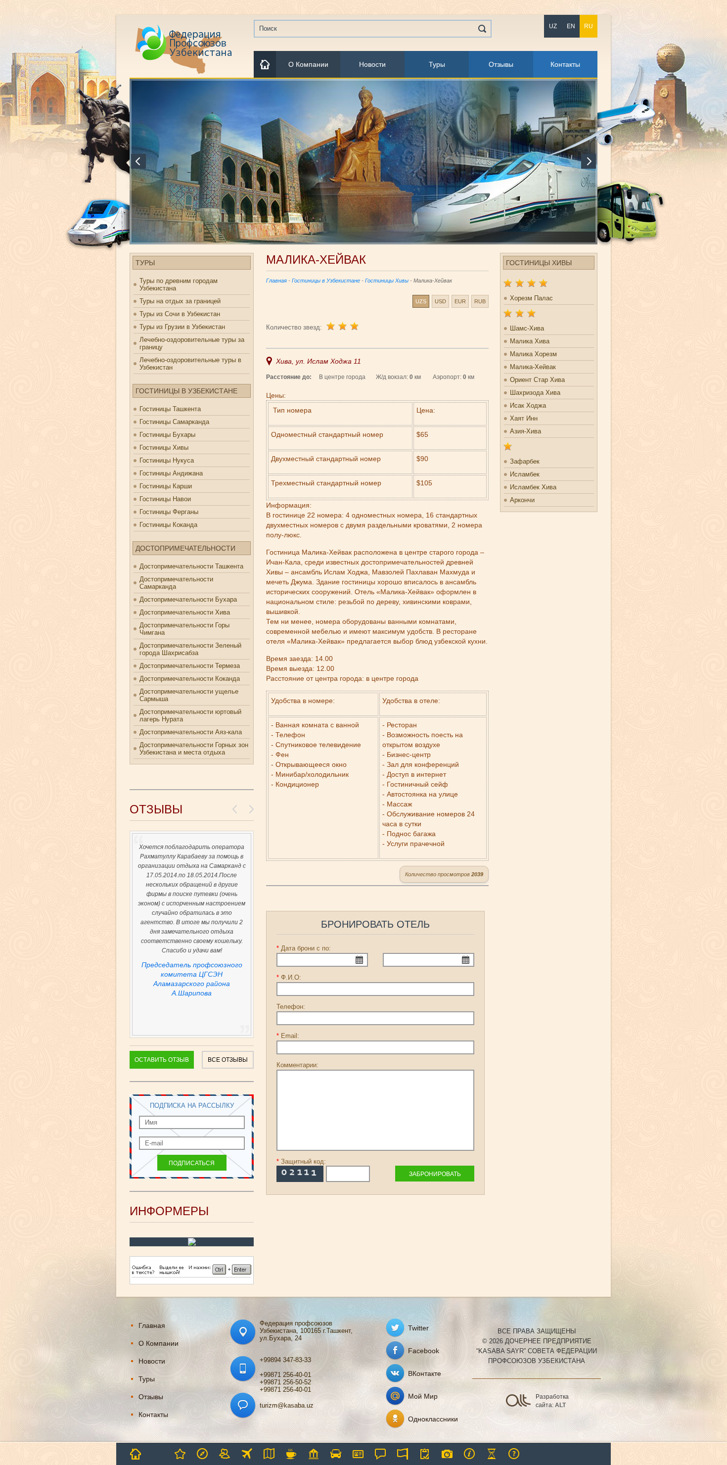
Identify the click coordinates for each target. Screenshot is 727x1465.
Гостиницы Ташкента (170, 409)
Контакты (565, 64)
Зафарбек (525, 461)
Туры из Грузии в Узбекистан (182, 327)
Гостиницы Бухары (167, 434)
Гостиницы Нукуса (166, 460)
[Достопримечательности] (135, 1454)
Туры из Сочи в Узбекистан (179, 314)
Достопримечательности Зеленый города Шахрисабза (190, 649)
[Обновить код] (299, 1174)
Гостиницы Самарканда (174, 421)
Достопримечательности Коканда (189, 678)
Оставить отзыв (162, 1059)
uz (553, 26)
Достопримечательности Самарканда (176, 582)
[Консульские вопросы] (358, 1454)
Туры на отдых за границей (180, 301)
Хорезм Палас (531, 298)
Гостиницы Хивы (163, 447)
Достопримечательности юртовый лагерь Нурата (190, 715)
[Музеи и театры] (313, 1454)
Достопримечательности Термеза (189, 665)
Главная (276, 281)
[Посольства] (402, 1454)
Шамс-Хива (527, 328)
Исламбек (525, 474)
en (571, 26)
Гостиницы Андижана (171, 473)
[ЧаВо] (514, 1454)
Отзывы (501, 64)
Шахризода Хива (535, 392)
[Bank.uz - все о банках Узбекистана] (192, 1243)
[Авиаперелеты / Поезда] (247, 1454)
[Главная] (265, 64)
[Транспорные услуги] (336, 1454)
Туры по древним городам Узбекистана (178, 284)
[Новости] (158, 1454)
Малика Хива (529, 341)
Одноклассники (433, 1419)
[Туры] (202, 1454)
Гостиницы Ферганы (168, 512)
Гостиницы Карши (165, 486)
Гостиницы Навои (165, 499)
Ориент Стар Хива (537, 379)
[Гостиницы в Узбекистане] (180, 1454)
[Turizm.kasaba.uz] (182, 49)
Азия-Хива (525, 431)
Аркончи (522, 500)
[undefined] (192, 1282)
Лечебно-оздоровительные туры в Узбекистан (190, 363)
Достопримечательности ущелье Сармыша (188, 695)
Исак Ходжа (528, 405)
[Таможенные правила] (425, 1454)
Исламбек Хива (533, 487)
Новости (372, 64)
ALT (560, 1405)
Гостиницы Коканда (168, 524)
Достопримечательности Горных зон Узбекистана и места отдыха (193, 748)
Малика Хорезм (533, 354)
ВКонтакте (424, 1373)
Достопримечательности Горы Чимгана (184, 628)
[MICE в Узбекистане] (224, 1454)
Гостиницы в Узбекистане (326, 281)
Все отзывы (228, 1059)
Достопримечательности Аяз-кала (190, 732)
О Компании (308, 64)
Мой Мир (423, 1396)
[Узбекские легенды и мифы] (491, 1454)
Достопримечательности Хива (184, 612)
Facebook (423, 1351)
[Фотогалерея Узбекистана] (447, 1454)
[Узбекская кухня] (291, 1454)
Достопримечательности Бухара (188, 599)
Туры (437, 64)
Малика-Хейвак (533, 367)
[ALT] (518, 1399)
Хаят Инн (524, 418)
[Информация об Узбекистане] (469, 1454)
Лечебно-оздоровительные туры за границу (191, 343)
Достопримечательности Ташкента (191, 566)
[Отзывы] (380, 1454)
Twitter (418, 1328)
